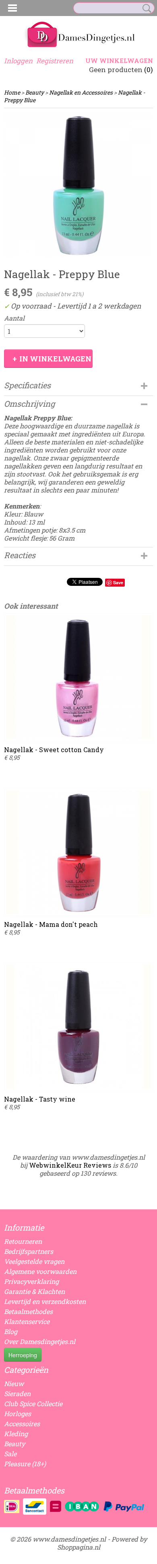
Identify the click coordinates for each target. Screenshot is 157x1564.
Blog (10, 1331)
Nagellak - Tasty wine (39, 1099)
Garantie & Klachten (34, 1291)
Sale (10, 1453)
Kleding (16, 1433)
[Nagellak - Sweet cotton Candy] (78, 677)
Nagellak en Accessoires (81, 92)
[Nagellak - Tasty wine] (78, 1027)
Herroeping (22, 1355)
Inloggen (18, 60)
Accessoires (22, 1423)
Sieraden (17, 1393)
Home (12, 92)
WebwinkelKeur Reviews (70, 1165)
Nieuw (14, 1383)
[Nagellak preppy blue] (78, 185)
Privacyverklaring (31, 1281)
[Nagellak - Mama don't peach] (78, 852)
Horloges (17, 1413)
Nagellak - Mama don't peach (51, 924)
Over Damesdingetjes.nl (39, 1341)
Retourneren (23, 1241)
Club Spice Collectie (33, 1403)
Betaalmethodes (28, 1311)
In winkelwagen (55, 358)
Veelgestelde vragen (34, 1261)
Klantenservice (27, 1321)
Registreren (54, 60)
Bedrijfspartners (28, 1251)
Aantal (14, 318)
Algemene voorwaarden (40, 1271)
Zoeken (145, 8)
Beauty (34, 92)
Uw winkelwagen (119, 61)
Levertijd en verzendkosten (45, 1301)
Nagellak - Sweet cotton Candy (54, 749)
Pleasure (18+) (25, 1463)
